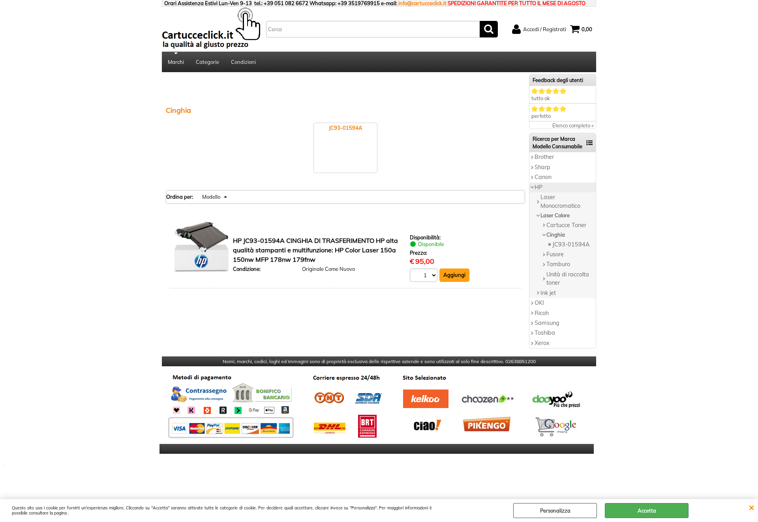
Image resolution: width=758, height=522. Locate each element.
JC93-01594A (571, 244)
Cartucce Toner (566, 225)
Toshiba (545, 332)
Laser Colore (555, 215)
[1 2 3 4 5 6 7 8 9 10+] (424, 276)
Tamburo (558, 264)
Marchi (176, 62)
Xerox (542, 343)
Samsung (547, 322)
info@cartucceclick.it (422, 3)
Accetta (647, 510)
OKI (539, 302)
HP (538, 187)
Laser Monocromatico (560, 201)
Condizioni (243, 62)
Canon (543, 177)
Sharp (542, 167)
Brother (544, 156)
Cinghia (555, 234)
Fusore (555, 254)
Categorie (207, 62)
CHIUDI (751, 507)
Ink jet (548, 292)
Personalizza (555, 510)
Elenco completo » (573, 125)
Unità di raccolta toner (567, 278)
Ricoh (542, 313)
